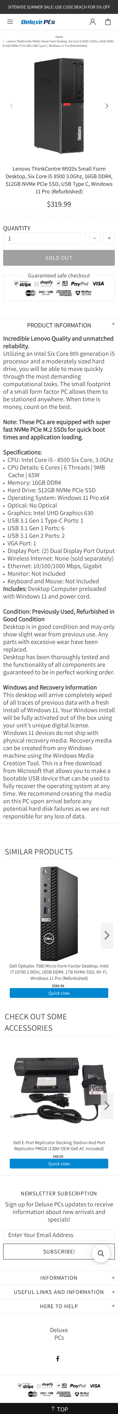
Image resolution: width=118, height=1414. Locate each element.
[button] (101, 1253)
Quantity (16, 228)
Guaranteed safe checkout (59, 275)
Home (59, 37)
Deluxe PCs (38, 22)
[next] (107, 936)
